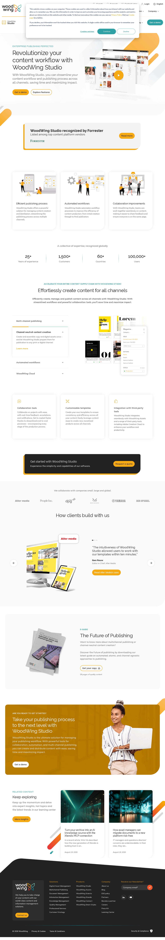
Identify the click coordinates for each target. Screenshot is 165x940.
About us (105, 886)
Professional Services (57, 908)
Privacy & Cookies (39, 931)
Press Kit (105, 908)
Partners (105, 897)
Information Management (59, 897)
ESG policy (106, 893)
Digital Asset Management (60, 886)
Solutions (53, 881)
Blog (103, 890)
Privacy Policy (116, 15)
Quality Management (57, 905)
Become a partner (109, 901)
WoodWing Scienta (84, 893)
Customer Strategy (57, 912)
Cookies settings (87, 31)
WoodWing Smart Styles (86, 905)
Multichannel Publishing (58, 890)
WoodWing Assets (83, 890)
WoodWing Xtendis (84, 897)
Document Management (58, 893)
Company (106, 881)
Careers (105, 905)
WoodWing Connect (84, 901)
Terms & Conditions (57, 931)
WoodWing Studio (83, 886)
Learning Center (108, 912)
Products (80, 881)
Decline (126, 31)
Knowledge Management (59, 901)
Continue (106, 31)
